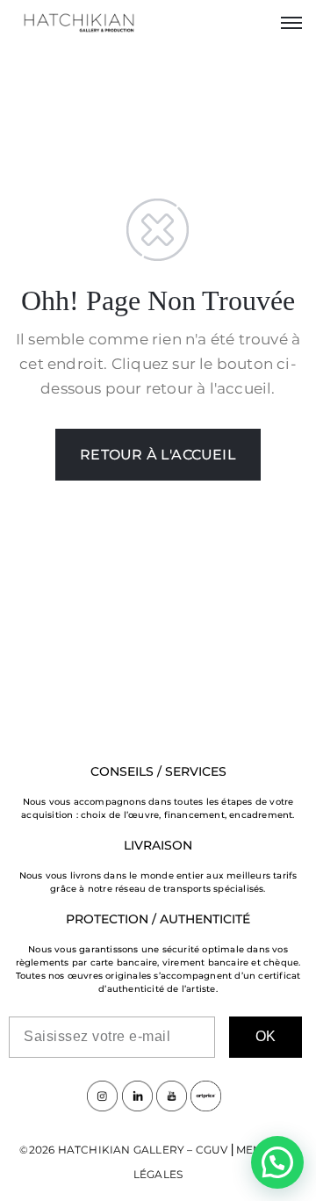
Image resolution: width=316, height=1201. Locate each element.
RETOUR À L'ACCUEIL (158, 454)
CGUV (212, 1149)
